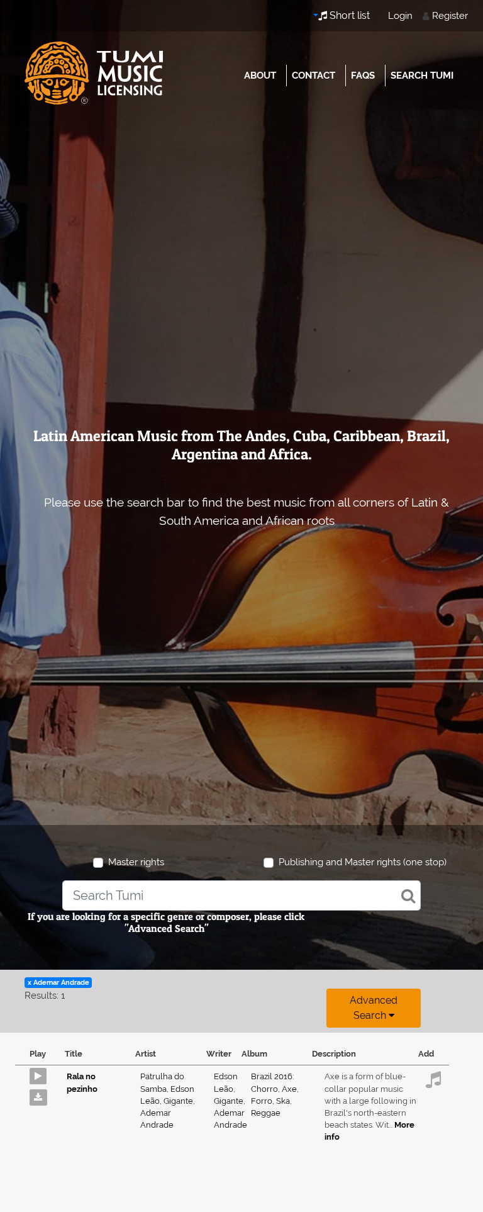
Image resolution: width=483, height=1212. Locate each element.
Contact (313, 75)
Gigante (179, 1101)
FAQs (363, 75)
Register (450, 15)
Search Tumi (422, 75)
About (260, 75)
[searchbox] (241, 895)
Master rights (136, 862)
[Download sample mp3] (43, 1094)
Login (400, 15)
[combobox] (241, 895)
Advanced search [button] (373, 1007)
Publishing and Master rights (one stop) (363, 862)
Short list (348, 15)
